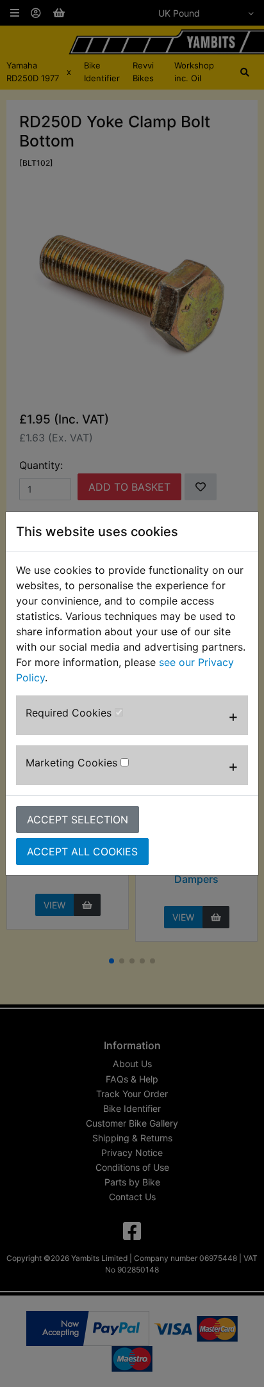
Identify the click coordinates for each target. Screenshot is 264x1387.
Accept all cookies (82, 851)
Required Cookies (70, 712)
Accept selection (77, 819)
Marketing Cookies (73, 762)
